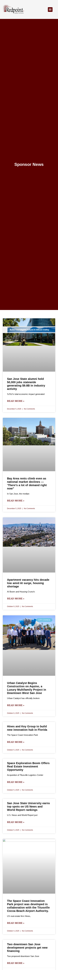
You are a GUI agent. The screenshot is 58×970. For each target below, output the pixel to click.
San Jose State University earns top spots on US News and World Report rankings (28, 806)
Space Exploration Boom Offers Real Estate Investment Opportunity (28, 766)
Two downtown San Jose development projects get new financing (27, 947)
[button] (50, 9)
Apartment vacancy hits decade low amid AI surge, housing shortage (28, 583)
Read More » (15, 401)
